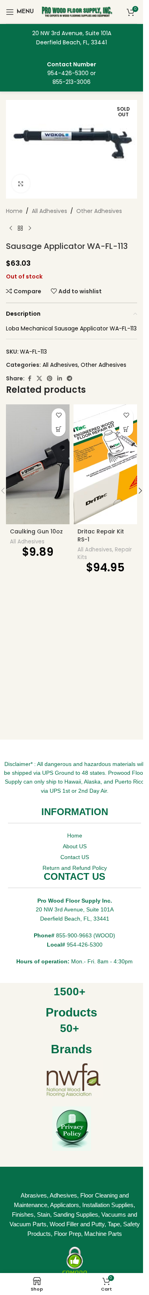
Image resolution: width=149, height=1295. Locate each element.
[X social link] (39, 378)
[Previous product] (10, 228)
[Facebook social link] (29, 378)
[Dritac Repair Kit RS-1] (105, 464)
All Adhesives (49, 211)
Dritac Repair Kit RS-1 (100, 535)
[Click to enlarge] (21, 184)
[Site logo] (77, 11)
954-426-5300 (68, 73)
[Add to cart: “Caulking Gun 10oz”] (59, 429)
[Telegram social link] (69, 378)
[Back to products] (20, 228)
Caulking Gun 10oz (36, 531)
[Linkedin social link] (59, 378)
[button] (140, 491)
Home (14, 211)
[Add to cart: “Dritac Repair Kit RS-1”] (126, 429)
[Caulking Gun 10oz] (38, 464)
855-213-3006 (71, 82)
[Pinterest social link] (50, 378)
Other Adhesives (99, 211)
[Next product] (30, 228)
